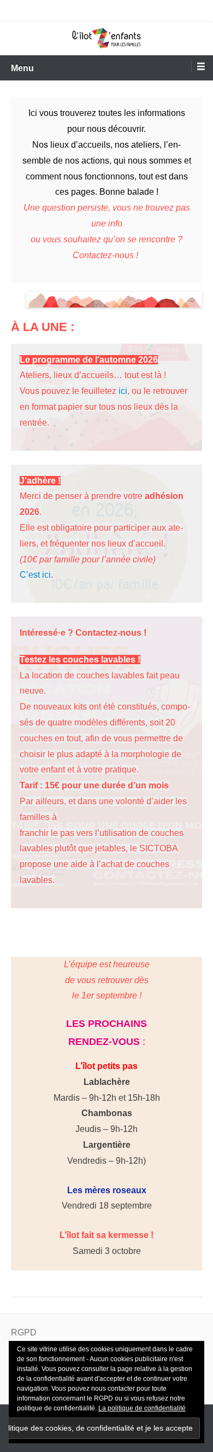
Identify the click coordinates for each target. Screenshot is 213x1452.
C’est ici (35, 574)
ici (123, 391)
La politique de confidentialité (142, 1408)
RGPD (24, 1332)
